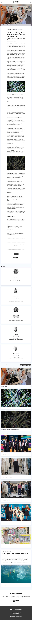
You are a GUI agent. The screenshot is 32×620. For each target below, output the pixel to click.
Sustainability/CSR (9, 229)
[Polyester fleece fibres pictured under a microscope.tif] (16, 398)
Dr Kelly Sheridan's (21, 220)
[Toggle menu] (1, 2)
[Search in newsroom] (31, 2)
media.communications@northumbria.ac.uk (16, 282)
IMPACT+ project (9, 128)
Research (19, 227)
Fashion (22, 226)
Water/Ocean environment (14, 227)
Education (8, 226)
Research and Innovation (10, 233)
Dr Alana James (13, 173)
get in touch (23, 211)
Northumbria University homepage (16, 616)
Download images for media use (25, 365)
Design (19, 226)
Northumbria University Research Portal (16, 219)
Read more (16, 253)
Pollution (8, 227)
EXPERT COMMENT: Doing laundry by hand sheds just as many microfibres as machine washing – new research (15, 554)
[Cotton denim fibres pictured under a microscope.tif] (16, 419)
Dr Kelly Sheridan (9, 188)
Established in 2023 (10, 135)
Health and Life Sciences (19, 233)
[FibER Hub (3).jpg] (16, 376)
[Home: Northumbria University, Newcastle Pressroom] (15, 2)
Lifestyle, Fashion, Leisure (14, 226)
